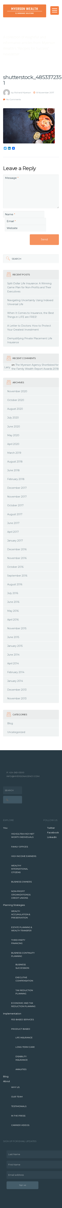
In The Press (18, 1116)
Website (12, 228)
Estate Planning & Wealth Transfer (21, 929)
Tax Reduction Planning (24, 992)
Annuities (21, 1069)
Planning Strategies (14, 905)
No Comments (13, 99)
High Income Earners (23, 856)
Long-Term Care (25, 1047)
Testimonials (18, 1106)
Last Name (13, 1153)
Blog (5, 1076)
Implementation (12, 1013)
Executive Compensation (24, 979)
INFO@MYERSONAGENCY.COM (23, 776)
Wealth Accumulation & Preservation (20, 914)
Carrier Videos (20, 1125)
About (6, 1081)
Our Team (17, 1096)
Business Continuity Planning (23, 954)
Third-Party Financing (18, 941)
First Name (13, 1163)
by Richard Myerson (21, 92)
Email (11, 221)
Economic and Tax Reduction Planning (23, 1005)
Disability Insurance (22, 1058)
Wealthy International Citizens (19, 869)
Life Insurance (24, 1037)
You (5, 827)
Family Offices (19, 847)
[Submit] (7, 258)
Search (12, 257)
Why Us (15, 1087)
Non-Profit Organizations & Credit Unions (20, 894)
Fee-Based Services (22, 1019)
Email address (15, 1173)
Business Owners (21, 882)
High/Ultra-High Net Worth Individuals (22, 835)
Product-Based (20, 1029)
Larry (7, 367)
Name (10, 214)
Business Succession (22, 966)
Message (12, 178)
